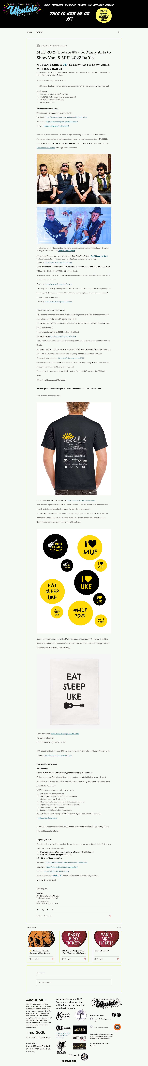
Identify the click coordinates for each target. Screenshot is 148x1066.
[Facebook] (114, 1015)
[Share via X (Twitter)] (43, 910)
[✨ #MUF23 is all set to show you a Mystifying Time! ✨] (41, 939)
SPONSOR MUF (69, 1060)
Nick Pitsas (108, 1036)
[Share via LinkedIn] (48, 910)
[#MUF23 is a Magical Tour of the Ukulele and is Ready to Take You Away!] (74, 939)
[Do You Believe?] (106, 939)
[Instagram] (119, 1015)
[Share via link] (52, 910)
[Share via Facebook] (38, 910)
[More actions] (110, 46)
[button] (119, 32)
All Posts (29, 32)
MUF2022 (39, 32)
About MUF (36, 1000)
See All (119, 927)
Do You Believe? (102, 951)
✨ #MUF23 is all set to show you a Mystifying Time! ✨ (39, 952)
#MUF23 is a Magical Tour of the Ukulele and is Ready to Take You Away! (73, 952)
